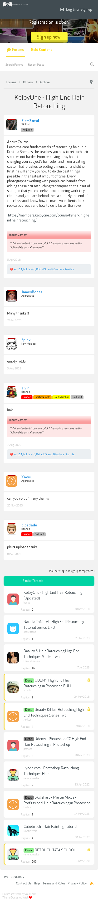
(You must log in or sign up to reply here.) (71, 571)
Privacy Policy (77, 883)
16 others (58, 454)
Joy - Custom (13, 877)
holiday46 (29, 269)
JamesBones (32, 292)
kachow (28, 807)
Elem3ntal (30, 121)
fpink (26, 340)
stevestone (30, 631)
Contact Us (24, 883)
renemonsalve (31, 778)
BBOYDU (41, 269)
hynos (27, 602)
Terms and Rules (53, 883)
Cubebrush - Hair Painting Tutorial (50, 826)
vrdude (27, 690)
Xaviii (26, 477)
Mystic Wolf (30, 831)
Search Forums (14, 64)
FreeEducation (32, 661)
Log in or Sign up (79, 9)
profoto (28, 749)
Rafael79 (41, 454)
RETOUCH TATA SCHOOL (55, 850)
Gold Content (41, 50)
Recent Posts (36, 64)
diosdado (29, 525)
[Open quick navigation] (91, 82)
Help (37, 883)
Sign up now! (49, 37)
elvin (25, 388)
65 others (58, 269)
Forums (18, 50)
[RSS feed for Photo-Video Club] (92, 883)
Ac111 (18, 269)
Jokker (27, 719)
